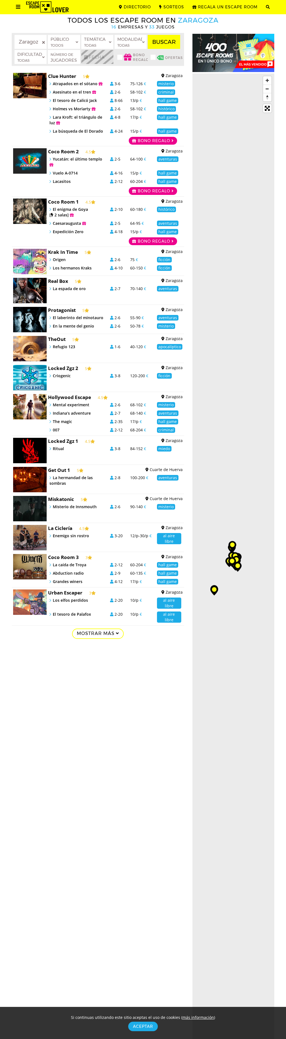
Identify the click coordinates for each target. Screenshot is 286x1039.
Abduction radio (68, 573)
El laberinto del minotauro (78, 317)
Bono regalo (153, 140)
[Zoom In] (267, 80)
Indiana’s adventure (72, 413)
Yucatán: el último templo (77, 159)
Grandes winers (67, 581)
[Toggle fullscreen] (267, 108)
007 (56, 430)
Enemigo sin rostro (71, 535)
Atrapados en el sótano (76, 83)
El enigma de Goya (68, 212)
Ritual (58, 448)
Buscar (164, 42)
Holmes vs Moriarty (72, 108)
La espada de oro (69, 288)
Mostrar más (96, 633)
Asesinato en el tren (72, 92)
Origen (59, 259)
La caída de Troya (69, 564)
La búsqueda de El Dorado (78, 131)
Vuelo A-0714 (65, 173)
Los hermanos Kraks (72, 268)
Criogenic (62, 375)
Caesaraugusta (67, 223)
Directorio (136, 6)
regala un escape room (227, 6)
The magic (62, 421)
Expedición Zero (68, 231)
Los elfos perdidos (70, 600)
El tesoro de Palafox (72, 614)
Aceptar (143, 1026)
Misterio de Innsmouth (75, 506)
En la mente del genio (73, 326)
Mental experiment (71, 404)
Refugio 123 (64, 346)
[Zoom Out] (267, 89)
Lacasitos (62, 181)
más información (198, 1017)
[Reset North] (267, 97)
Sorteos (173, 6)
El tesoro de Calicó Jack (75, 100)
